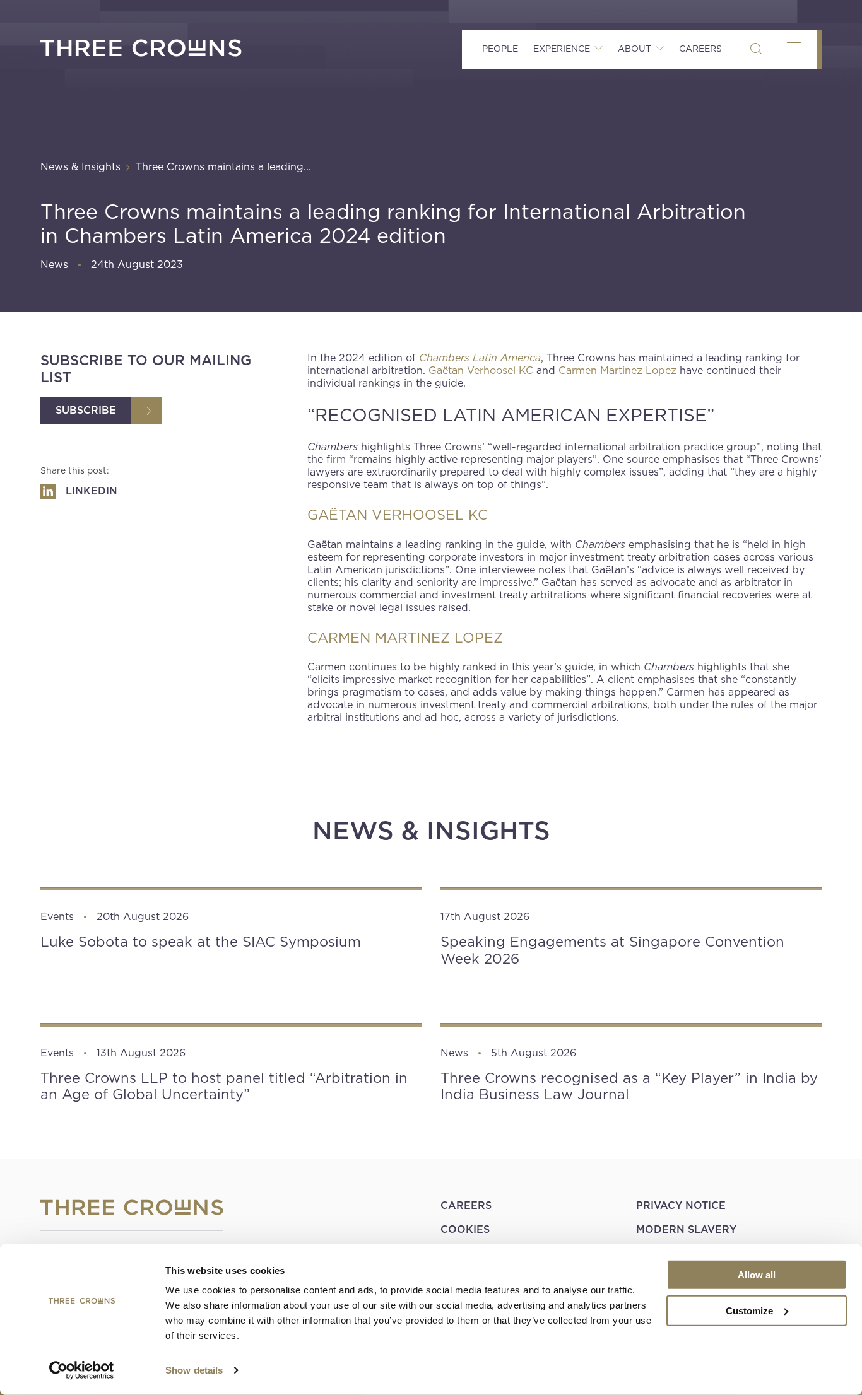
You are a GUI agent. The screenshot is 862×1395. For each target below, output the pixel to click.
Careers (700, 49)
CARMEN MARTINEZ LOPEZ (405, 637)
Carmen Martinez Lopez (617, 370)
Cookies (465, 1229)
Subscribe (86, 410)
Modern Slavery (686, 1229)
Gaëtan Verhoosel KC (480, 370)
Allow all (757, 1275)
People (500, 49)
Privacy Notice (681, 1205)
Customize (749, 1310)
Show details (194, 1370)
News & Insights (80, 167)
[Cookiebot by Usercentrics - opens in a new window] (82, 1370)
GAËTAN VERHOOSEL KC (397, 514)
